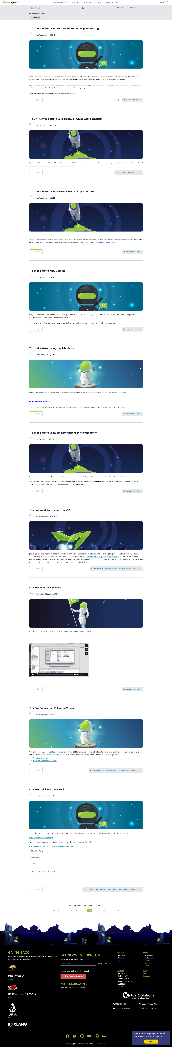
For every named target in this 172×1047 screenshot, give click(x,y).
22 (113, 910)
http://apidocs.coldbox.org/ (41, 837)
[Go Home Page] (55, 2)
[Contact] (161, 2)
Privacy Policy (100, 1043)
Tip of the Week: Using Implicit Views (51, 348)
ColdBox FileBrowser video (45, 587)
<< (54, 910)
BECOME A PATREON (75, 976)
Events (145, 973)
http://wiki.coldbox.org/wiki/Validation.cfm (101, 556)
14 (76, 910)
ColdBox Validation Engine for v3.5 (50, 510)
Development (150, 955)
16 (85, 910)
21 (108, 910)
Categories (120, 8)
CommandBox (123, 978)
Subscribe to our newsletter (72, 959)
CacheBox (122, 172)
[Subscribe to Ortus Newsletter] (104, 1036)
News (133, 569)
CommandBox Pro (125, 981)
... (62, 910)
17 (90, 910)
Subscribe (105, 963)
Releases (126, 889)
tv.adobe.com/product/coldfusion (107, 242)
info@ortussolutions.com (124, 1008)
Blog (116, 2)
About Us (120, 953)
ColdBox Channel (40, 758)
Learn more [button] (160, 1036)
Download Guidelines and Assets (73, 987)
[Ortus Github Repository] (157, 2)
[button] (164, 2)
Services (146, 953)
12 (66, 910)
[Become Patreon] (97, 1036)
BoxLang (121, 973)
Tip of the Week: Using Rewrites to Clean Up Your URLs (62, 191)
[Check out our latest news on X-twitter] (75, 1036)
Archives (132, 8)
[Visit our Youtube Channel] (89, 1036)
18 (94, 910)
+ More (10, 980)
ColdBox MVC (130, 100)
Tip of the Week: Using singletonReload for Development (63, 432)
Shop (120, 960)
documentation (58, 562)
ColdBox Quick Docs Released (46, 789)
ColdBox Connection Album (45, 760)
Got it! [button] (151, 1041)
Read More (36, 100)
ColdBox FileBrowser (75, 631)
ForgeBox (127, 569)
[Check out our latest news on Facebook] (68, 1036)
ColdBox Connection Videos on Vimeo (51, 708)
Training (132, 770)
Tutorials (139, 100)
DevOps (147, 963)
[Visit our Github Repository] (82, 1036)
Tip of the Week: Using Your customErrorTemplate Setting (64, 28)
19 (99, 910)
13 (71, 910)
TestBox (121, 984)
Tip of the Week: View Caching (47, 270)
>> (118, 910)
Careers (121, 958)
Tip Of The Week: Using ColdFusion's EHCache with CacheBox (65, 118)
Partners (121, 955)
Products (120, 971)
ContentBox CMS (117, 569)
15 (80, 910)
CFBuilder (90, 889)
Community (107, 569)
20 (104, 910)
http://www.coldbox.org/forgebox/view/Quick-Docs (51, 846)
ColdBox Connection (57, 752)
